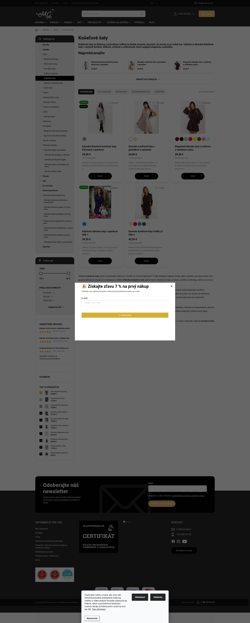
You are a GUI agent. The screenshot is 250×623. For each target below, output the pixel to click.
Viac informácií (99, 609)
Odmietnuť (140, 597)
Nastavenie (92, 618)
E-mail (85, 298)
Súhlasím (158, 597)
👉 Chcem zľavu (125, 315)
